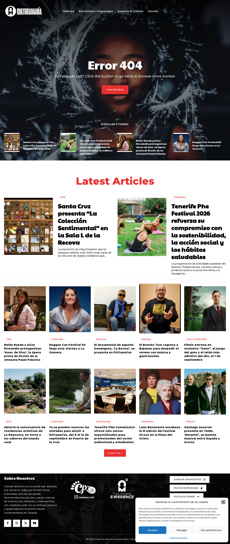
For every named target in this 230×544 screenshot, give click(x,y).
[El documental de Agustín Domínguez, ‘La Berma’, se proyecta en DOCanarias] (115, 309)
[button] (223, 502)
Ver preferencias (211, 530)
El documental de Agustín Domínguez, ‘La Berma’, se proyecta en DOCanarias (114, 348)
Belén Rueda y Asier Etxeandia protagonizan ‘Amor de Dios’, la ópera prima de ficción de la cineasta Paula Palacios (151, 147)
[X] (25, 523)
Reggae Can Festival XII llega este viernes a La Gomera (206, 145)
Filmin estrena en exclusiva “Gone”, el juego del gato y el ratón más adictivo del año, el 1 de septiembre (204, 352)
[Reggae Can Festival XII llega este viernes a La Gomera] (181, 142)
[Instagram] (16, 523)
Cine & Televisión (196, 339)
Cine (140, 135)
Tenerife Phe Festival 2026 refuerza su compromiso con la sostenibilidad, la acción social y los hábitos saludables (96, 147)
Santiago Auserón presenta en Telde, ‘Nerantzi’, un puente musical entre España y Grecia (202, 435)
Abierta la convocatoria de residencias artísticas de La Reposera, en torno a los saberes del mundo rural (24, 435)
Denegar (182, 530)
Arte (27, 136)
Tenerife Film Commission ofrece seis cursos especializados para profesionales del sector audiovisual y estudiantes (114, 435)
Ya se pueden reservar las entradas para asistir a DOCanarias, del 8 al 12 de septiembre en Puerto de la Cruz (69, 435)
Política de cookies (178, 537)
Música (190, 421)
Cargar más (113, 453)
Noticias (101, 339)
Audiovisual (103, 421)
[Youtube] (34, 523)
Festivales (86, 135)
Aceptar (153, 530)
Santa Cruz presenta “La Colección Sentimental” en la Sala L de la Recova (40, 145)
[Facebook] (7, 523)
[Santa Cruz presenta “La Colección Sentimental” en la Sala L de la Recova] (12, 142)
